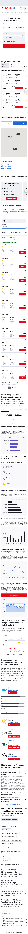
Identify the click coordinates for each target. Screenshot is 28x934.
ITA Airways (11, 740)
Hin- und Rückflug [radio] (20, 123)
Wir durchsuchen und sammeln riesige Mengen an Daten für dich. (13, 922)
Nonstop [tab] (19, 64)
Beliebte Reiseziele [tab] (17, 840)
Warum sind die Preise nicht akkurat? (12, 925)
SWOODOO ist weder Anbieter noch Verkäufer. (12, 919)
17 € (4, 18)
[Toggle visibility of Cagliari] (13, 654)
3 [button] (15, 388)
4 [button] (18, 388)
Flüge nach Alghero (6, 168)
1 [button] (9, 388)
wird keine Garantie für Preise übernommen (14, 914)
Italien (17, 931)
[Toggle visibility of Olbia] (7, 654)
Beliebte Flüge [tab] (5, 840)
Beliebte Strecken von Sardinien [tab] (10, 833)
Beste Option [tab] (12, 65)
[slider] (26, 228)
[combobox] (15, 221)
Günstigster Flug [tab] (5, 65)
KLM (9, 685)
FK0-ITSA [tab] (4, 423)
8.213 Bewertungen (13, 733)
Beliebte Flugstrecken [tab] (7, 843)
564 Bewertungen (12, 756)
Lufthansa (10, 729)
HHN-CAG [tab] (12, 410)
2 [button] (12, 388)
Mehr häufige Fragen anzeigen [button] (14, 804)
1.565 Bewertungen (13, 690)
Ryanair (10, 718)
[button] (2, 8)
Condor (10, 752)
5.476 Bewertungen (13, 722)
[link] (11, 198)
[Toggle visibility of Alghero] (19, 654)
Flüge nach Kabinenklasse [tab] (9, 836)
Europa (12, 931)
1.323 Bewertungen (13, 745)
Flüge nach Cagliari (6, 166)
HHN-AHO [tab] (19, 410)
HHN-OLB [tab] (5, 410)
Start (9, 931)
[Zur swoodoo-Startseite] (10, 8)
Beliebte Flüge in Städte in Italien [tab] (10, 823)
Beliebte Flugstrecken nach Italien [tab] (10, 847)
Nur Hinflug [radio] (6, 123)
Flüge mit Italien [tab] (6, 829)
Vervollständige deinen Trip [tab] (9, 826)
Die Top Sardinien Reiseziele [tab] (9, 819)
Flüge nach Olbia (5, 165)
